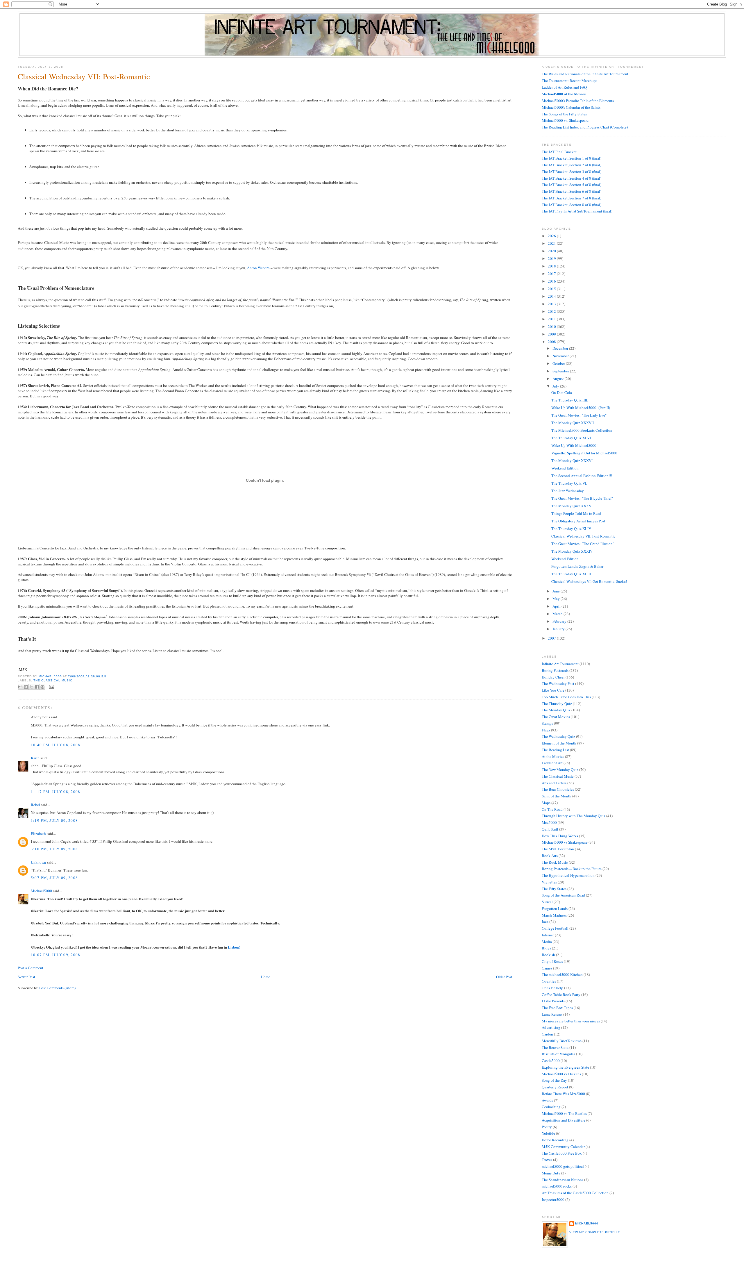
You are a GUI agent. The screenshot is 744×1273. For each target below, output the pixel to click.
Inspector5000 (553, 1199)
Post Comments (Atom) (57, 987)
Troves (547, 1159)
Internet (548, 935)
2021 (552, 243)
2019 (552, 258)
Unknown (38, 862)
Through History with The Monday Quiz (573, 815)
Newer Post (26, 976)
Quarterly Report (555, 1087)
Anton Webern (258, 267)
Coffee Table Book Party (561, 994)
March (558, 613)
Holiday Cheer (553, 677)
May (556, 598)
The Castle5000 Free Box (562, 1153)
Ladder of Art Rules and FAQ (564, 87)
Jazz (545, 921)
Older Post (504, 976)
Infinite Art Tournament (560, 663)
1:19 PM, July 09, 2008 (54, 820)
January (559, 628)
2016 (552, 281)
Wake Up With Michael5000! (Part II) (580, 407)
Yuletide (548, 1133)
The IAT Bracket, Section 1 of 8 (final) (571, 158)
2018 (552, 266)
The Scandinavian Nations (562, 1179)
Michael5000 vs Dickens (561, 1073)
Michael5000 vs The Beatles (564, 1113)
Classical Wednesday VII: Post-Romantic (583, 536)
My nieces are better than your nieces (571, 1021)
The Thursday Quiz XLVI (571, 437)
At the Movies (553, 756)
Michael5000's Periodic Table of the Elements (578, 100)
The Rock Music (555, 862)
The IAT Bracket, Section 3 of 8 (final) (571, 171)
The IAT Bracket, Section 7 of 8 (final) (571, 198)
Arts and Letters (554, 782)
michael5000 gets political (563, 1166)
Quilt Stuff (550, 829)
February (559, 621)
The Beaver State (555, 1047)
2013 (552, 303)
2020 (552, 250)
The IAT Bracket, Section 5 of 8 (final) (571, 184)
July (556, 386)
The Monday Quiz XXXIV (572, 551)
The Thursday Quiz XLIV (571, 528)
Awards (547, 1100)
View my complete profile (594, 1232)
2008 (552, 341)
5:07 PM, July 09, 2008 (54, 877)
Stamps (547, 723)
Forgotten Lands (555, 908)
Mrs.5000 (549, 822)
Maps (546, 802)
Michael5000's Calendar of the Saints (571, 107)
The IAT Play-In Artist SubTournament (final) (577, 211)
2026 (552, 235)
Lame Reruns (552, 1014)
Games (547, 968)
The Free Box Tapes (557, 1007)
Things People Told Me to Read (576, 513)
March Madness (554, 915)
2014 (552, 296)
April (556, 606)
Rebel (35, 804)
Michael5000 (51, 676)
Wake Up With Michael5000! (574, 445)
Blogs (546, 948)
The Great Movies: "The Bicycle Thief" (582, 498)
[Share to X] (31, 687)
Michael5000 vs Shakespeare (565, 842)
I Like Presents (553, 1001)
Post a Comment (30, 967)
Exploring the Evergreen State (565, 1067)
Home (265, 976)
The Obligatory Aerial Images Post (578, 521)
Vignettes (549, 882)
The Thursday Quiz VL (569, 483)
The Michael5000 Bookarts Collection (581, 430)
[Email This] (20, 687)
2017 (552, 273)
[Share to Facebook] (37, 687)
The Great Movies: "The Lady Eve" (579, 415)
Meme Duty (551, 1173)
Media (547, 941)
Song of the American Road (563, 895)
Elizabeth (38, 833)
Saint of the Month (556, 796)
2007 (552, 638)
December (560, 348)
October (559, 363)
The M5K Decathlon (558, 848)
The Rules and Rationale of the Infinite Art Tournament (585, 73)
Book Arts (550, 855)
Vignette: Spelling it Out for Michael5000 (584, 453)
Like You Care (553, 690)
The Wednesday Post (558, 683)
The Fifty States (554, 888)
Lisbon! (234, 947)
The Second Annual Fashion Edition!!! (581, 475)
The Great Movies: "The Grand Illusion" (582, 543)
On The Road (552, 809)
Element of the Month (559, 743)
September (561, 371)
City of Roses (552, 961)
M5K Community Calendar (563, 1146)
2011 (552, 319)
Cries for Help (552, 987)
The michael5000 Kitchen (562, 974)
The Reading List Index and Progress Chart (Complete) (585, 127)
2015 (552, 288)
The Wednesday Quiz (558, 736)
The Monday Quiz (556, 710)
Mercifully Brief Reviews (562, 1040)
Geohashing (551, 1106)
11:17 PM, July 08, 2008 (56, 791)
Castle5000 (551, 1060)
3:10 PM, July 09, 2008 (54, 848)
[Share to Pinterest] (42, 687)
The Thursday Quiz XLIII (571, 573)
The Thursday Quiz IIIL (569, 400)
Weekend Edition (565, 468)
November (561, 355)
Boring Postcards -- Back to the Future (572, 868)
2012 (552, 311)
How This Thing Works (560, 835)
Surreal (547, 901)
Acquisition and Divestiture (563, 1120)
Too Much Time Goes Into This (566, 696)
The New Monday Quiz (560, 769)
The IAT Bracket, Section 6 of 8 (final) (571, 191)
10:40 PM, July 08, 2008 (56, 744)
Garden (547, 1034)
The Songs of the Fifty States (564, 114)
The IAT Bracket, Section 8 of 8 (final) (571, 204)
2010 (552, 326)
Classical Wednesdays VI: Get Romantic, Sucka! (589, 581)
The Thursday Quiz (557, 703)
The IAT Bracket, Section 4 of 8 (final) (571, 178)
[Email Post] (51, 686)
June (556, 591)
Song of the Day (554, 1080)
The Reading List (555, 749)
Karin (35, 757)
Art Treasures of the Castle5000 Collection (575, 1192)
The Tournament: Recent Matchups (569, 80)
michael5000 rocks (557, 1186)
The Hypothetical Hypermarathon (568, 875)
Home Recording (555, 1139)
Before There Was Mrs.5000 (563, 1093)
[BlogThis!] (26, 687)
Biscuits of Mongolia (558, 1053)
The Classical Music (52, 680)
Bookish (548, 954)
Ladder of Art (552, 762)
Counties (549, 981)
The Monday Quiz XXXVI (572, 460)
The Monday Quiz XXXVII (572, 422)
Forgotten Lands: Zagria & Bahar (577, 566)
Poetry (547, 1126)
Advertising (551, 1027)
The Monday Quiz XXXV (571, 505)
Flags (546, 730)
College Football (555, 928)
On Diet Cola (561, 392)
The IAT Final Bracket (559, 151)
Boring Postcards (555, 670)
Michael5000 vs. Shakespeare (565, 120)
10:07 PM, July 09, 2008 (56, 954)
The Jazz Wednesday (567, 490)
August (558, 378)
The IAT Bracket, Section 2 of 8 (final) (571, 164)
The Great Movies (556, 716)
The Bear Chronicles (558, 789)
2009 (552, 334)
